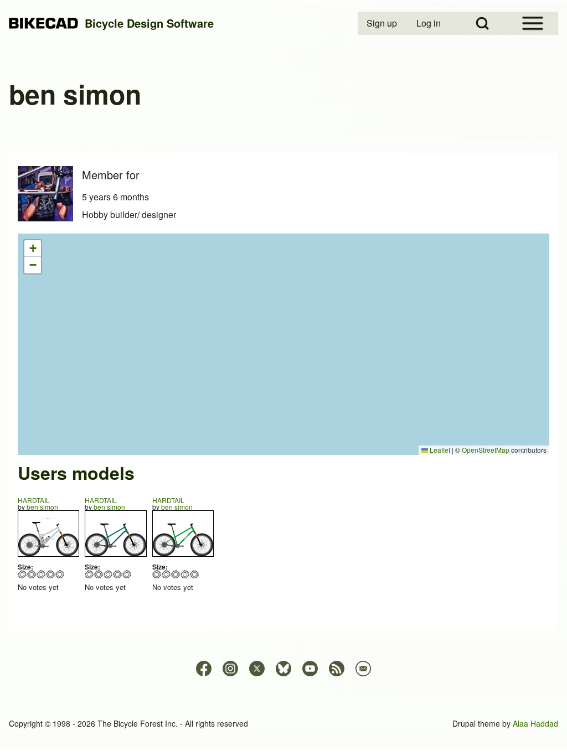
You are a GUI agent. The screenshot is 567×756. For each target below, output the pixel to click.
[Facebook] (204, 668)
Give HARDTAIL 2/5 (32, 574)
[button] (32, 248)
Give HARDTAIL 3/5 (41, 574)
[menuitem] (383, 23)
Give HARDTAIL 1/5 (22, 574)
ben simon (42, 506)
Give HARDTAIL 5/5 (60, 574)
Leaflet (439, 449)
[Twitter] (257, 668)
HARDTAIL (34, 500)
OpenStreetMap (485, 449)
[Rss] (337, 668)
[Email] (363, 668)
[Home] (43, 23)
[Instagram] (230, 668)
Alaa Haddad (535, 723)
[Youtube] (310, 668)
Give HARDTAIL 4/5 (50, 574)
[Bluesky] (283, 668)
